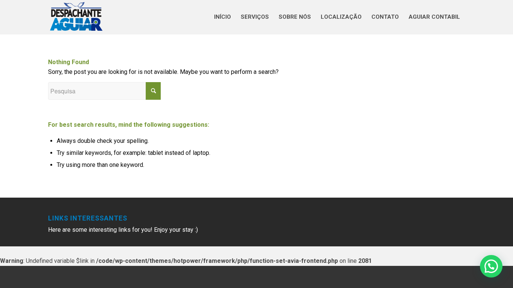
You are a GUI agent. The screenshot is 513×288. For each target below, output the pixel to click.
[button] (491, 266)
